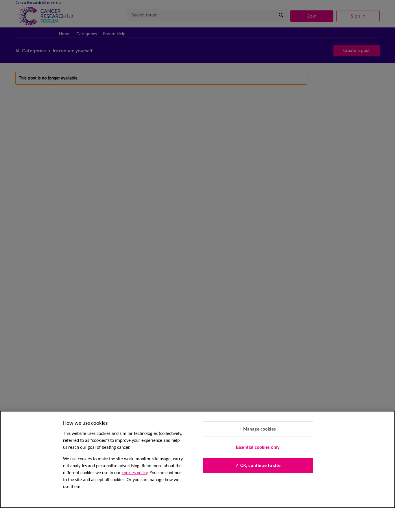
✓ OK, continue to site (257, 465)
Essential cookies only (258, 447)
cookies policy (134, 473)
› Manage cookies (258, 429)
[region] (197, 459)
